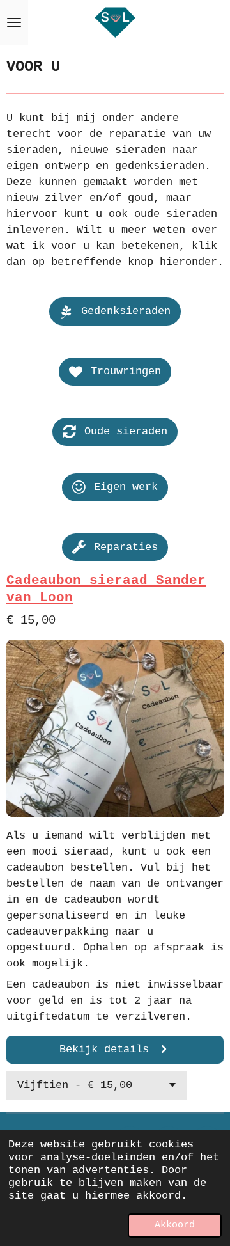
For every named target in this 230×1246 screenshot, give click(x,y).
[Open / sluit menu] (14, 22)
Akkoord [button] (175, 1225)
